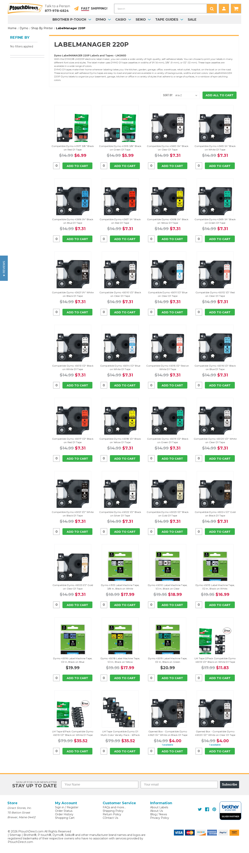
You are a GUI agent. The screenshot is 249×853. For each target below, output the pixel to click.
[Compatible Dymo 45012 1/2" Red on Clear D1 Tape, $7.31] (215, 275)
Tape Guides (166, 19)
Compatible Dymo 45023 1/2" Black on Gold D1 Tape (168, 514)
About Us (156, 811)
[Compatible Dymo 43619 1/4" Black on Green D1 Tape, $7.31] (215, 202)
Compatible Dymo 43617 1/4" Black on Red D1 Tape (120, 221)
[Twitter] (200, 809)
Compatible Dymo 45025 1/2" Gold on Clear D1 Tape (73, 587)
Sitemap (15, 835)
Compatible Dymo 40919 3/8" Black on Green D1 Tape (120, 148)
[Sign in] (224, 8)
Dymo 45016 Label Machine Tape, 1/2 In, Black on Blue (72, 660)
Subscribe (229, 784)
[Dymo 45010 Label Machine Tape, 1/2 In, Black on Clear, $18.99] (167, 568)
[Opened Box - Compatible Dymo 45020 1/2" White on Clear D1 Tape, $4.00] (215, 714)
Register (72, 807)
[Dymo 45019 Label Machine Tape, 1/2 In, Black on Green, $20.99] (167, 641)
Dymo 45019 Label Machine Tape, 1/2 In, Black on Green (167, 660)
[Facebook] (207, 809)
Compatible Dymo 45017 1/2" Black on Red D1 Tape (72, 440)
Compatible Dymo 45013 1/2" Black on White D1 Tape (72, 367)
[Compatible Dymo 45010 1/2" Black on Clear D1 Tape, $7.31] (120, 275)
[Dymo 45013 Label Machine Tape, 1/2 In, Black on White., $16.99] (215, 568)
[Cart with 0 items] (236, 8)
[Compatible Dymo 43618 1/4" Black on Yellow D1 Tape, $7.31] (167, 202)
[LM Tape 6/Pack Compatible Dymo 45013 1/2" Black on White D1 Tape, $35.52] (72, 714)
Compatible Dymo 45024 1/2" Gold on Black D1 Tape (215, 514)
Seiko (141, 19)
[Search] (212, 8)
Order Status (63, 811)
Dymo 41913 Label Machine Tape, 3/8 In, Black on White (120, 587)
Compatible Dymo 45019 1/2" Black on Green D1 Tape (167, 440)
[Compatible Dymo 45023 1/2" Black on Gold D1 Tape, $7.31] (167, 495)
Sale (192, 19)
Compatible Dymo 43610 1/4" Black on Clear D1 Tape (167, 148)
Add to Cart (77, 166)
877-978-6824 (57, 11)
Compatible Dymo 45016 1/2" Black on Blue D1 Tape (215, 367)
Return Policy (112, 814)
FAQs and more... (114, 807)
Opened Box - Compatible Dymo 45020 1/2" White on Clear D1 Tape (215, 733)
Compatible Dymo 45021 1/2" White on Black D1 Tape (73, 514)
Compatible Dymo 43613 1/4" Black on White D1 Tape (215, 148)
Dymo (101, 19)
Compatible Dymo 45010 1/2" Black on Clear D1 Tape (120, 294)
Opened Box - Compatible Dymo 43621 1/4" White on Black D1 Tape (167, 733)
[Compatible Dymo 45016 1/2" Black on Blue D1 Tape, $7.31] (215, 349)
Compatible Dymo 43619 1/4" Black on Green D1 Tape (215, 221)
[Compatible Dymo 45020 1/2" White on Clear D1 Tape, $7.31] (215, 422)
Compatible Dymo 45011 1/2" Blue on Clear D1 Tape (168, 294)
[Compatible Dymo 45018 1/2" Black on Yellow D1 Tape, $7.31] (120, 422)
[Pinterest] (214, 809)
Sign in (59, 807)
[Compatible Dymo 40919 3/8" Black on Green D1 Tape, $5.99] (120, 129)
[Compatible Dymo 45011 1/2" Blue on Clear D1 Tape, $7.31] (167, 275)
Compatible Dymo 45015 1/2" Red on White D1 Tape (167, 367)
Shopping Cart (65, 818)
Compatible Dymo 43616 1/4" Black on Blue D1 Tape (72, 221)
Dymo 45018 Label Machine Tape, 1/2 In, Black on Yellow (120, 660)
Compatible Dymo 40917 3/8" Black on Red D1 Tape (73, 148)
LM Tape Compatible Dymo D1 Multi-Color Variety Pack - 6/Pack (120, 733)
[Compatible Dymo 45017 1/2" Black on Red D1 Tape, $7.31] (72, 422)
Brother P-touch (69, 19)
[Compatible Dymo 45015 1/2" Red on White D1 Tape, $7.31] (167, 349)
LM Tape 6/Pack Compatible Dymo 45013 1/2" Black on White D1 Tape (72, 733)
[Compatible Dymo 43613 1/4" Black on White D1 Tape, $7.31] (215, 129)
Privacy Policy (159, 818)
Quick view (73, 123)
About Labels (159, 807)
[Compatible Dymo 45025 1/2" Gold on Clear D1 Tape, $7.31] (72, 568)
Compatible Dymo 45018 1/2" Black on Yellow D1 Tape (120, 440)
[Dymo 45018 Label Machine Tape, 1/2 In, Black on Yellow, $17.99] (120, 641)
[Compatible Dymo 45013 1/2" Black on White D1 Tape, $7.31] (72, 349)
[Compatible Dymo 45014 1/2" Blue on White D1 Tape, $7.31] (120, 349)
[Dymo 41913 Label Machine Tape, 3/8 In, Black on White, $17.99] (120, 568)
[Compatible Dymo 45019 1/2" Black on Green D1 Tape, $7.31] (167, 422)
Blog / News (158, 814)
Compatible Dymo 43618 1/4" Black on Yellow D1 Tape (167, 221)
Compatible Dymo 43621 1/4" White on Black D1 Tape (73, 294)
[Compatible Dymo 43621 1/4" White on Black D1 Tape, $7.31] (72, 275)
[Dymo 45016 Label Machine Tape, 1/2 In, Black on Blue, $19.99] (72, 641)
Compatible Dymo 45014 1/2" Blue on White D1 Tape (120, 367)
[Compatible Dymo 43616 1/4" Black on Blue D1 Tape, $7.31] (72, 202)
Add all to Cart (219, 95)
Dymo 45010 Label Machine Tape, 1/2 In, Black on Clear (168, 587)
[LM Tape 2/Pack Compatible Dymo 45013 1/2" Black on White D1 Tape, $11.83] (215, 641)
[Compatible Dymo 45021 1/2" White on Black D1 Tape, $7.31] (72, 495)
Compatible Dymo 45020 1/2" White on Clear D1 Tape (215, 440)
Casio (120, 19)
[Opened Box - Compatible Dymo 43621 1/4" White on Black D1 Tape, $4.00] (167, 714)
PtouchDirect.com (20, 842)
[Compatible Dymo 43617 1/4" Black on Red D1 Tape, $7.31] (120, 202)
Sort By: (168, 95)
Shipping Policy (113, 811)
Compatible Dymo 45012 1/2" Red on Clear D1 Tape (215, 294)
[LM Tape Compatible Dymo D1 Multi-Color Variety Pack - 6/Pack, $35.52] (120, 714)
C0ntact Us (110, 818)
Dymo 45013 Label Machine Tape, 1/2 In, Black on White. (215, 587)
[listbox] (187, 95)
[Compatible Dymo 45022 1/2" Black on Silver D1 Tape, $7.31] (120, 495)
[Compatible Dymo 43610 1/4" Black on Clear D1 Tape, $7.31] (167, 129)
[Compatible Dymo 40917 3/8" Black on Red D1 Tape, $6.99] (72, 129)
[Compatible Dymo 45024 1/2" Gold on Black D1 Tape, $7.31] (215, 495)
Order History (64, 814)
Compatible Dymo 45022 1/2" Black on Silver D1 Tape (120, 514)
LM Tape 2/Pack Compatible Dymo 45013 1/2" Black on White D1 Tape (215, 660)
